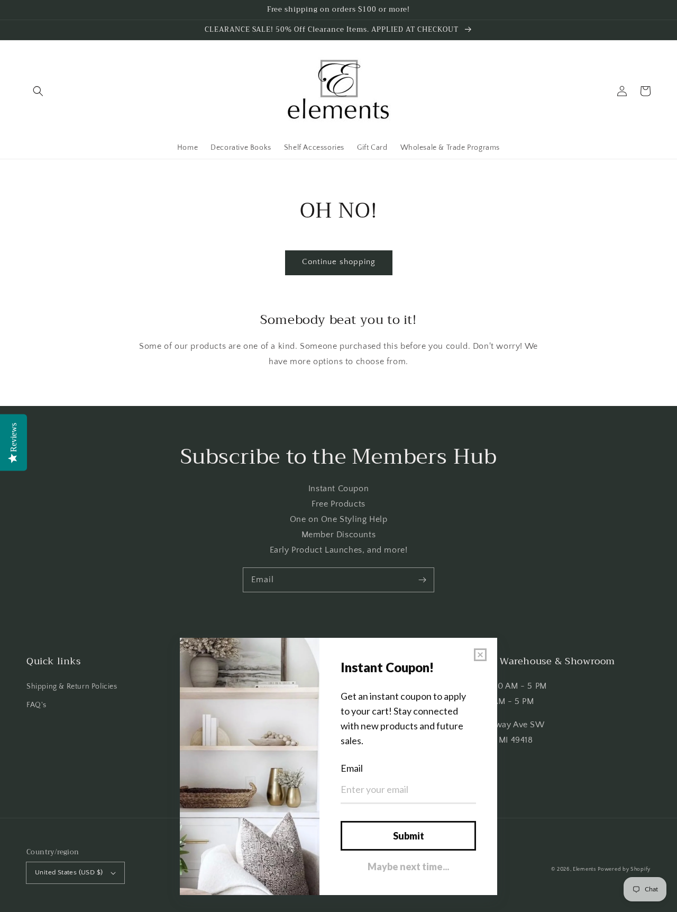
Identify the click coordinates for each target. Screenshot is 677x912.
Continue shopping (339, 261)
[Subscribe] (422, 579)
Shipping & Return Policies (71, 686)
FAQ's (36, 705)
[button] (38, 91)
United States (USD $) (69, 872)
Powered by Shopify (624, 869)
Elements (584, 869)
